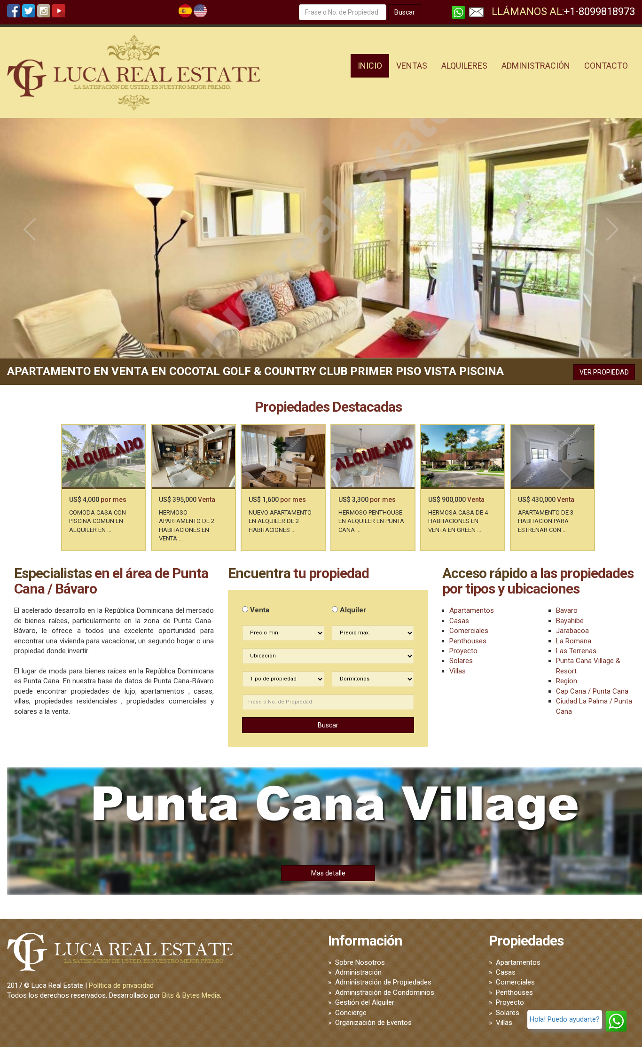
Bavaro (567, 610)
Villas (457, 671)
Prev (29, 229)
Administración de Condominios (384, 992)
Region (566, 681)
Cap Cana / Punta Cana (592, 691)
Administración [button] (535, 65)
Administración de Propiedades (383, 982)
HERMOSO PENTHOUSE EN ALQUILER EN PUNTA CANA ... (371, 521)
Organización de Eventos (373, 1022)
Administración (358, 972)
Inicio (370, 65)
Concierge (351, 1012)
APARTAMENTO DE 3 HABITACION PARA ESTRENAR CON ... (545, 521)
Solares (461, 660)
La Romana (573, 641)
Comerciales (468, 630)
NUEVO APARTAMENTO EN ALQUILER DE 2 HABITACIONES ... (280, 521)
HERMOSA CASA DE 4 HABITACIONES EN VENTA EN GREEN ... (458, 521)
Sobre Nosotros (360, 962)
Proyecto (463, 651)
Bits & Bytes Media (191, 995)
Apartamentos (471, 610)
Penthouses (467, 641)
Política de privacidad (121, 985)
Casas (459, 621)
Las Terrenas (576, 651)
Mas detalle (328, 873)
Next (612, 229)
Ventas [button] (411, 65)
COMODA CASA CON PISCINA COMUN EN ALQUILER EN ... (97, 521)
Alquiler (352, 610)
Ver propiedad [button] (604, 372)
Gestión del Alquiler (364, 1002)
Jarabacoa (572, 630)
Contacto (606, 65)
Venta (258, 610)
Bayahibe (570, 621)
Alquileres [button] (464, 65)
